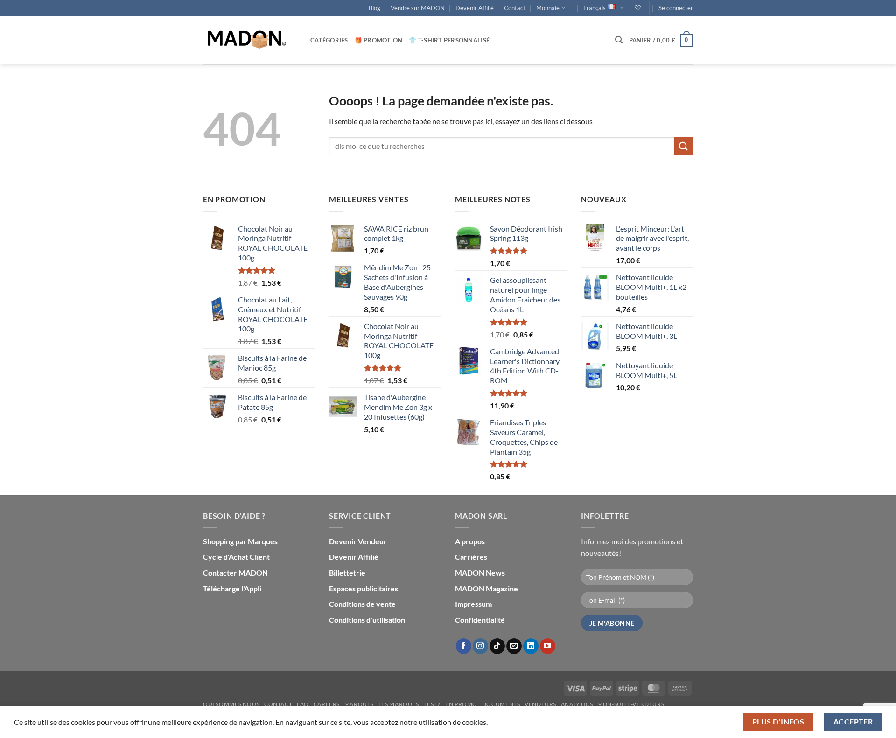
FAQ (303, 704)
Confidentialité (480, 619)
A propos (470, 541)
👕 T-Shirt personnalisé (449, 40)
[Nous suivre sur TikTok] (497, 646)
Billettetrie (347, 572)
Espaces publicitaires (363, 588)
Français (594, 8)
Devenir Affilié (474, 8)
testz (432, 704)
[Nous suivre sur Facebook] (463, 646)
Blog (374, 8)
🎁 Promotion (379, 40)
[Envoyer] (683, 146)
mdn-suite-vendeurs (630, 704)
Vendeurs (540, 704)
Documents (501, 704)
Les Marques (398, 704)
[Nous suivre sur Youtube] (547, 646)
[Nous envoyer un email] (514, 646)
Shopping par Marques (240, 541)
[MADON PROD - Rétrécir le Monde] (249, 40)
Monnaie (548, 8)
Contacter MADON (235, 572)
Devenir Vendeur (358, 541)
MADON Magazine (486, 588)
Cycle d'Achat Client (236, 556)
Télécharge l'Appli (232, 588)
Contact (514, 8)
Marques (359, 704)
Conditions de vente (362, 603)
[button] (675, 8)
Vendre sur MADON (418, 8)
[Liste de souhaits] (638, 8)
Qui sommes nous (231, 704)
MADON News (480, 572)
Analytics (577, 704)
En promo (461, 704)
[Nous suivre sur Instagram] (480, 646)
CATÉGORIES (329, 40)
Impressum (473, 603)
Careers (327, 704)
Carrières (471, 556)
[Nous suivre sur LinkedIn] (531, 646)
